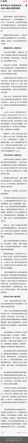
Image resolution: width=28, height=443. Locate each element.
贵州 (16, 41)
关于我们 (7, 438)
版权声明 (11, 438)
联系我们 (19, 438)
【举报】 (2, 432)
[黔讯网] (4, 1)
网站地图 (15, 438)
